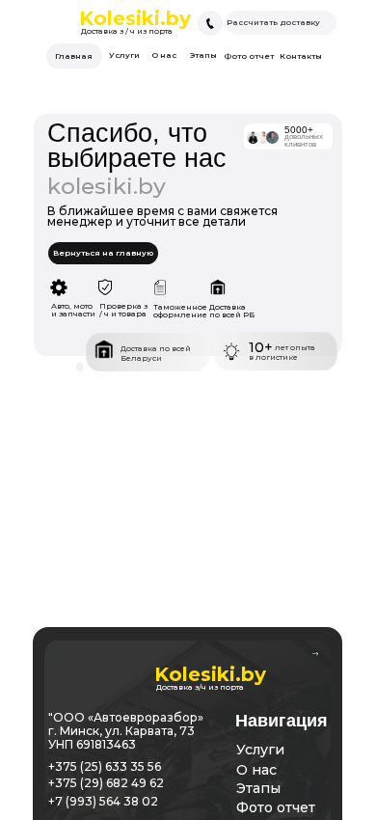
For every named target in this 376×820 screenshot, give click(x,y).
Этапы (258, 788)
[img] (210, 23)
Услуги (260, 749)
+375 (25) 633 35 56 (104, 766)
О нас (256, 770)
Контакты (301, 56)
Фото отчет (275, 807)
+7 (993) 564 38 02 (103, 801)
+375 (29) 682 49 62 (106, 783)
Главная (74, 56)
